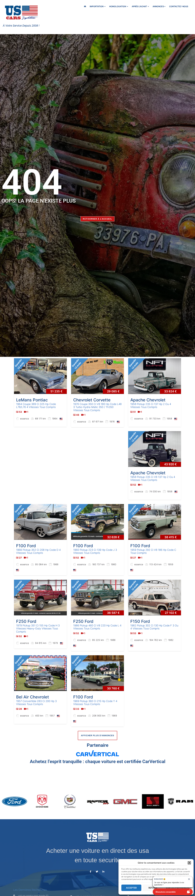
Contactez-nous (178, 6)
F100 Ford (26, 545)
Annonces (158, 6)
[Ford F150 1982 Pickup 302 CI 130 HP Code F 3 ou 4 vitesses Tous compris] (154, 597)
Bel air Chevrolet (32, 696)
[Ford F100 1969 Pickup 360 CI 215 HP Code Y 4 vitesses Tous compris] (97, 673)
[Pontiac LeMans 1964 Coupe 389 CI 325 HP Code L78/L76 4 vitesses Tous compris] (40, 376)
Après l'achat (139, 6)
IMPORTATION (97, 6)
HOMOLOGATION (117, 6)
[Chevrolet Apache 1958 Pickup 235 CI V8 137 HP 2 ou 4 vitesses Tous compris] (154, 449)
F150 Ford (140, 621)
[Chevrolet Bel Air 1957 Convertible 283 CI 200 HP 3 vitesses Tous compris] (40, 673)
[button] (189, 862)
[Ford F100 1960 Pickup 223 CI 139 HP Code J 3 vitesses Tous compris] (97, 522)
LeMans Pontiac (32, 399)
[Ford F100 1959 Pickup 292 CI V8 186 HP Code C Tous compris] (154, 522)
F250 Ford (26, 621)
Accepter (131, 888)
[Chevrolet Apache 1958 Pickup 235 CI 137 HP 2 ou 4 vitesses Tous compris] (154, 376)
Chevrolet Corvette (91, 399)
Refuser (152, 888)
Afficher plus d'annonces (97, 735)
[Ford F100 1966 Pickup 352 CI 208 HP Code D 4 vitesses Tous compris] (40, 522)
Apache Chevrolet (147, 399)
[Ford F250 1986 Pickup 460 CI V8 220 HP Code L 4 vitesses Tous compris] (97, 597)
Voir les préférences (177, 888)
